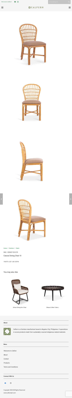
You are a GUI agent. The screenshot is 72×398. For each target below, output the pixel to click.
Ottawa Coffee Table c (52, 307)
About (6, 355)
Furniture (11, 248)
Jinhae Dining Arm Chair (19, 307)
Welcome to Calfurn (10, 351)
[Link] (36, 7)
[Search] (69, 2)
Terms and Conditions (11, 367)
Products (7, 363)
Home (5, 248)
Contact (6, 359)
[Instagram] (17, 1)
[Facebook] (15, 1)
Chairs (17, 248)
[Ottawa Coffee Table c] (53, 291)
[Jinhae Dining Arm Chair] (19, 291)
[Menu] (2, 7)
